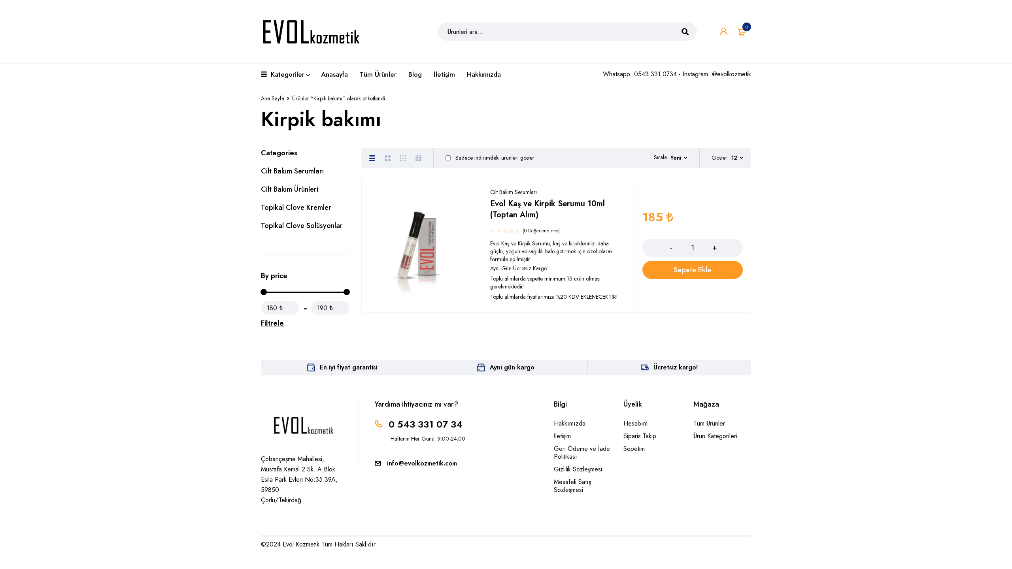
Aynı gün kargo (512, 367)
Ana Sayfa (272, 98)
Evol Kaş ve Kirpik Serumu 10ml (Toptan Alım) (547, 209)
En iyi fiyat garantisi (349, 367)
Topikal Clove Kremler (296, 207)
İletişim (562, 436)
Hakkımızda (569, 423)
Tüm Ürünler (709, 423)
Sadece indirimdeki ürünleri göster (494, 157)
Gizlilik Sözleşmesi (578, 469)
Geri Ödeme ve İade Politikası (582, 452)
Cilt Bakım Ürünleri (289, 189)
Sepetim (634, 448)
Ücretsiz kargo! (675, 367)
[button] (692, 270)
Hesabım (635, 423)
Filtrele (272, 323)
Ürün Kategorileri (715, 436)
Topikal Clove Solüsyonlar (302, 225)
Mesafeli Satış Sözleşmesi (572, 485)
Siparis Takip (639, 436)
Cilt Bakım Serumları (292, 171)
